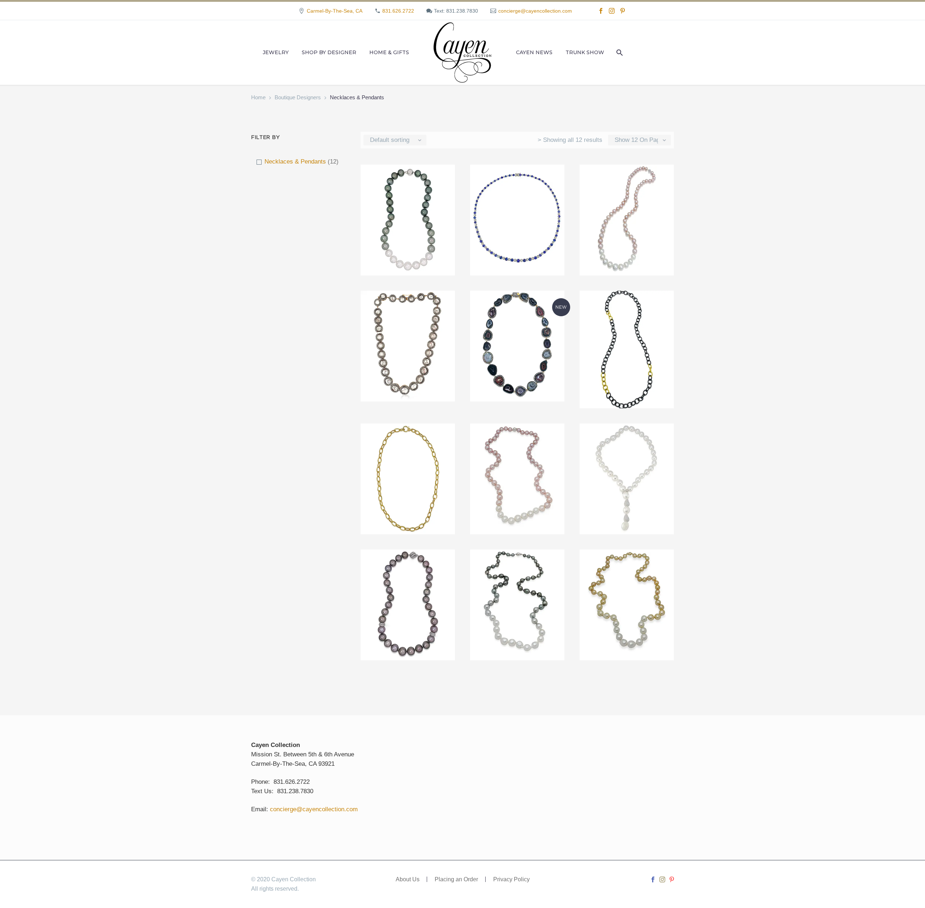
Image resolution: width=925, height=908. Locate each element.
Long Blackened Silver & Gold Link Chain (626, 309)
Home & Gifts (389, 52)
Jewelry (276, 52)
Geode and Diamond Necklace (517, 309)
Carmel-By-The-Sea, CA (334, 11)
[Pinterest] (622, 11)
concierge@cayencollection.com (535, 11)
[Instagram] (611, 11)
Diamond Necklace (408, 304)
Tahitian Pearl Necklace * (407, 567)
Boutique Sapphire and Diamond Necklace (517, 187)
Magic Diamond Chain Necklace (407, 441)
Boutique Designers (298, 97)
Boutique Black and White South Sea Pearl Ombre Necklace (407, 187)
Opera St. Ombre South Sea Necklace (517, 441)
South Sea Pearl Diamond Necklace (626, 441)
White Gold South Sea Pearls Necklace (626, 567)
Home (258, 97)
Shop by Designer (329, 52)
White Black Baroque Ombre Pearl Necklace (517, 567)
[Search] (619, 52)
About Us (408, 879)
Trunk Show (584, 52)
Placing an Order (456, 879)
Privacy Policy (511, 879)
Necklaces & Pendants (295, 161)
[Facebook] (600, 11)
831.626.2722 (398, 11)
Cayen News (534, 52)
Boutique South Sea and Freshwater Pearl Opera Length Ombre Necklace (626, 192)
